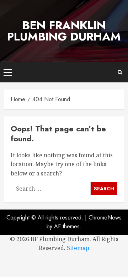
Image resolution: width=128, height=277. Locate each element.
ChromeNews (105, 217)
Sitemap (78, 248)
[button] (8, 72)
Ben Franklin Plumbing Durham (64, 31)
